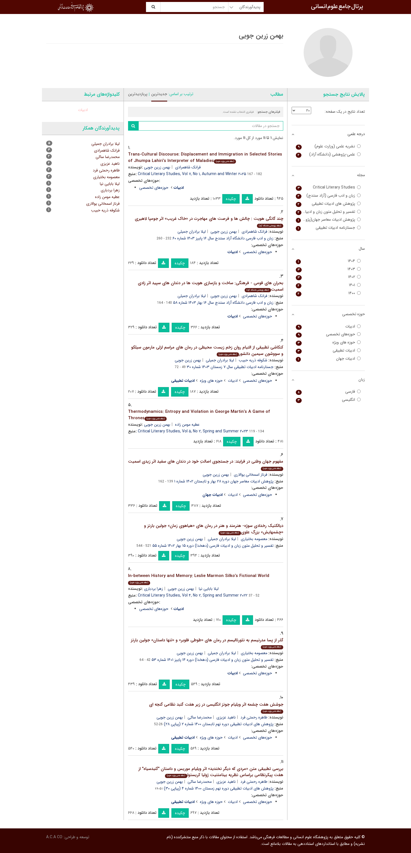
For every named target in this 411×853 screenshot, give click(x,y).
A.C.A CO (54, 837)
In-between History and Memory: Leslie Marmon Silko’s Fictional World (198, 578)
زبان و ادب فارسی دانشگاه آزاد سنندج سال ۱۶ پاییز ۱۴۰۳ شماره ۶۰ (223, 238)
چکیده (231, 199)
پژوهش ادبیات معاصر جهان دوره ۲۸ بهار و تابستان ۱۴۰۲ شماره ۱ (223, 481)
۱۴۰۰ (326, 293)
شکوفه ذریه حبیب (253, 360)
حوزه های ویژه (211, 381)
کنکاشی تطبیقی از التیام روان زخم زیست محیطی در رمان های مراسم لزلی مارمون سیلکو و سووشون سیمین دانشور (207, 350)
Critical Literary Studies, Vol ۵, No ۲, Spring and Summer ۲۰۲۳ (193, 431)
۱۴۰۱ (326, 285)
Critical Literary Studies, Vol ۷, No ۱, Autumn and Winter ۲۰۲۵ (192, 174)
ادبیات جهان (326, 358)
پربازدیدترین (137, 94)
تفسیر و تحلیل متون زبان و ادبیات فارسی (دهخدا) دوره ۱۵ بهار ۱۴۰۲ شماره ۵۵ (212, 546)
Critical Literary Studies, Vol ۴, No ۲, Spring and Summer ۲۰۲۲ (192, 595)
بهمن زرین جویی (157, 167)
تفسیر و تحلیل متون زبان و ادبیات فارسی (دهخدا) (325, 212)
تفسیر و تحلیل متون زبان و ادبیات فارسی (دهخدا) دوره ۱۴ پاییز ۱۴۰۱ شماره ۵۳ (212, 660)
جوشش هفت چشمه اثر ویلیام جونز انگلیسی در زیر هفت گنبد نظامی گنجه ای (216, 707)
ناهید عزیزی (226, 717)
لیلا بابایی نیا (209, 589)
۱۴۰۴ (326, 261)
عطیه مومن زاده (187, 424)
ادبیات (233, 381)
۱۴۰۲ (326, 277)
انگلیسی (326, 400)
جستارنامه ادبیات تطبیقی (326, 228)
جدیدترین (159, 94)
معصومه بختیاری (254, 539)
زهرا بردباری (153, 589)
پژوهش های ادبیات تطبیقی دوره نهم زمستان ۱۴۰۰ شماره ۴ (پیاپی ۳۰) (218, 788)
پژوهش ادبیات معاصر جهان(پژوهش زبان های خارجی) (325, 219)
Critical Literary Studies (326, 187)
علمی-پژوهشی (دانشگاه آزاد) (326, 154)
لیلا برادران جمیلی (192, 231)
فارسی (326, 391)
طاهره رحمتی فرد (253, 717)
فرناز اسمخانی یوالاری (250, 475)
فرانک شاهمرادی (188, 167)
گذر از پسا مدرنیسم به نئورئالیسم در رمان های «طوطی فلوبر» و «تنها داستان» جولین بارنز (207, 643)
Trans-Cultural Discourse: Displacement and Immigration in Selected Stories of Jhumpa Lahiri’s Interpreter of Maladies (205, 157)
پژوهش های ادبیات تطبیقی (326, 204)
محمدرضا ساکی (200, 717)
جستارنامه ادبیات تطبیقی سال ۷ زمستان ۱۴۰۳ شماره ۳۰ (230, 367)
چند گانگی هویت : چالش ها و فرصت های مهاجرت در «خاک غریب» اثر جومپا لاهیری (209, 221)
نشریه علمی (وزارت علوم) (326, 146)
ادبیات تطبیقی (326, 350)
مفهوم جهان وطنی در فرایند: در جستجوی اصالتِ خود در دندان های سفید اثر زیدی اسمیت (205, 464)
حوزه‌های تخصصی (153, 188)
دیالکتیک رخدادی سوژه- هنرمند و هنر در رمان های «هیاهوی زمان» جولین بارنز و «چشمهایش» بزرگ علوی (213, 529)
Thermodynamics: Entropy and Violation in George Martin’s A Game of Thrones (199, 414)
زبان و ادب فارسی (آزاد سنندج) (326, 195)
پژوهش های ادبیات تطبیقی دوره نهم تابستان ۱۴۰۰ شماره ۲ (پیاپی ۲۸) (218, 724)
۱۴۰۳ (326, 269)
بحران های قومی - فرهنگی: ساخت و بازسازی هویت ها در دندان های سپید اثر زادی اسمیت (210, 286)
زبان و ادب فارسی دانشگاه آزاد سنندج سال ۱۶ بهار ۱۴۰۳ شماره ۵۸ (223, 303)
